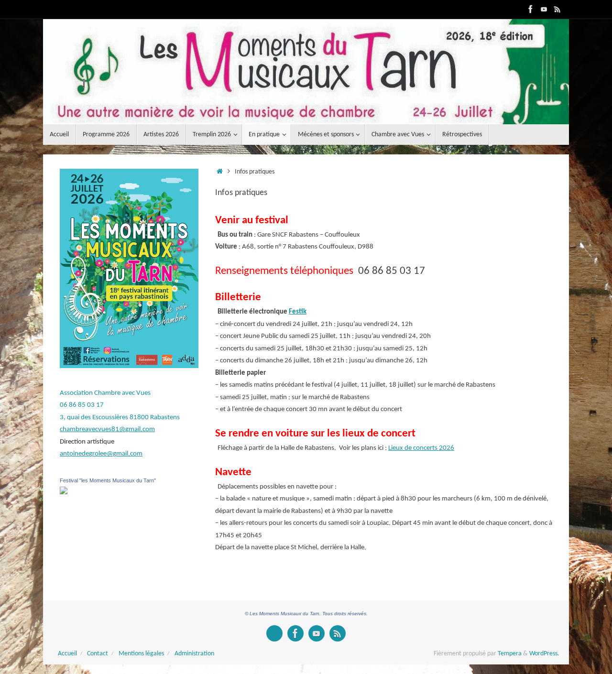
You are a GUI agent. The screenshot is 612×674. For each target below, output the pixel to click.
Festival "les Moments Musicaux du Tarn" (108, 480)
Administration (194, 654)
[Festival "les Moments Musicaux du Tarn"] (63, 492)
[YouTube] (544, 9)
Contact (97, 654)
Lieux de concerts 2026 (421, 448)
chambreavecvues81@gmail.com (107, 429)
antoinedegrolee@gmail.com (101, 453)
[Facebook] (530, 9)
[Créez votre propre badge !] (274, 633)
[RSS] (557, 9)
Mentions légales (141, 654)
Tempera (510, 654)
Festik (297, 311)
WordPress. (544, 654)
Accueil (67, 654)
